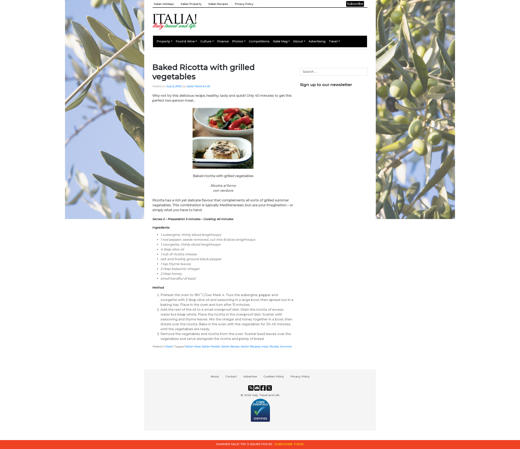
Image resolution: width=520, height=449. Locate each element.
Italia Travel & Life (198, 86)
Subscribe (355, 4)
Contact (231, 376)
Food (168, 346)
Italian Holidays (164, 3)
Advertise (250, 376)
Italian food (192, 346)
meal (264, 346)
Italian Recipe (230, 346)
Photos (237, 41)
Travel (333, 41)
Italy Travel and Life (266, 395)
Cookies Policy (273, 376)
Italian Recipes (218, 3)
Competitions (259, 41)
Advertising (317, 41)
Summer (286, 346)
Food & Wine (185, 41)
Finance (223, 41)
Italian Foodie (211, 346)
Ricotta (274, 346)
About (298, 41)
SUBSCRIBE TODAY (289, 444)
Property (163, 41)
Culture (205, 41)
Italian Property (191, 3)
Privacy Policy (244, 3)
